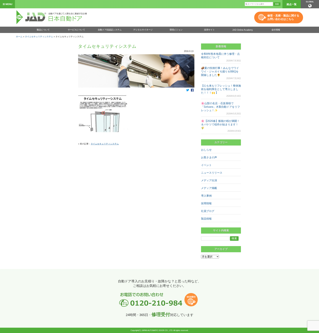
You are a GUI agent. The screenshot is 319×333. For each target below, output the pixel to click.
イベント (206, 165)
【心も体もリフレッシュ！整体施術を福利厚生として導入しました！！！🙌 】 (221, 89)
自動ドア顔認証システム (110, 29)
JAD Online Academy (242, 30)
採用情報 (206, 203)
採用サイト (209, 29)
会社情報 (275, 29)
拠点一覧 (292, 4)
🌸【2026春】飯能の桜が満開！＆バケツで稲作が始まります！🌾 (220, 124)
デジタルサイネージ (143, 29)
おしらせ (206, 149)
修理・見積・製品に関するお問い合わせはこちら (283, 17)
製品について (43, 29)
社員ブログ (207, 211)
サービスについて (76, 29)
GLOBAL (310, 2)
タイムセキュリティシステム (39, 36)
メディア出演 (209, 180)
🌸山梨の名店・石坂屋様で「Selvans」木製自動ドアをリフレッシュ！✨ (220, 107)
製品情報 (206, 218)
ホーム (19, 36)
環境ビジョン (176, 29)
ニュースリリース (211, 172)
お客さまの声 (209, 157)
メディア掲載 (209, 188)
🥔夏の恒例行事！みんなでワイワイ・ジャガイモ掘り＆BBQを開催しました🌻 (220, 71)
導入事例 (206, 195)
